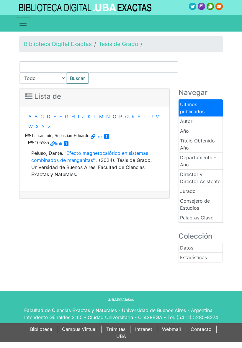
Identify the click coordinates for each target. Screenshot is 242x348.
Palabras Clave (196, 218)
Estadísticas (193, 257)
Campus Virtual (79, 329)
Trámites (115, 329)
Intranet (143, 329)
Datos (186, 248)
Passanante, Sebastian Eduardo (60, 135)
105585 (41, 142)
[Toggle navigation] (23, 23)
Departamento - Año (198, 161)
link (99, 136)
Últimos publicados (192, 107)
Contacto (201, 329)
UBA (121, 336)
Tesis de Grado (118, 43)
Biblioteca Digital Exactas (58, 43)
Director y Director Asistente (200, 177)
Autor (186, 121)
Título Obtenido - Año (199, 144)
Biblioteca (41, 329)
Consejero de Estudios (195, 204)
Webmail (171, 329)
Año (184, 131)
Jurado (188, 191)
